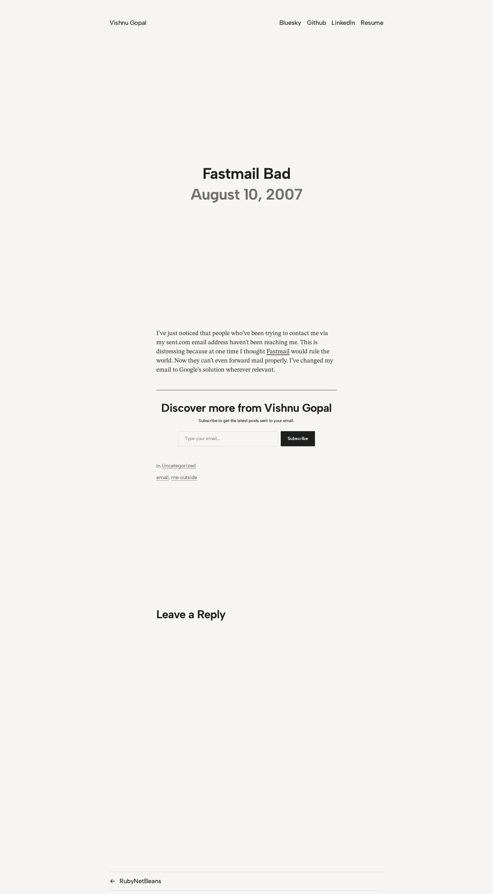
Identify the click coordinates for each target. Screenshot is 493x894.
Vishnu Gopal (128, 23)
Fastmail (278, 351)
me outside (184, 477)
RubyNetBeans (140, 881)
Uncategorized (179, 466)
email (162, 477)
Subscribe (298, 438)
